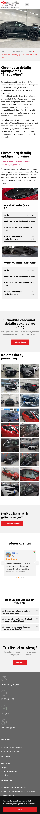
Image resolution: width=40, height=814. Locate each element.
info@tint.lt (6, 713)
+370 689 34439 (8, 728)
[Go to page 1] (18, 577)
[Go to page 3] (21, 577)
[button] (27, 4)
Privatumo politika (7, 795)
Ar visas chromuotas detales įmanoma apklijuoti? (16, 627)
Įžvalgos (4, 767)
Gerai (20, 809)
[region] (20, 805)
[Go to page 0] (16, 577)
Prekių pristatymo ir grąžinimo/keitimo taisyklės (18, 791)
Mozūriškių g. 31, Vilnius (11, 684)
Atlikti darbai (5, 764)
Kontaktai (4, 775)
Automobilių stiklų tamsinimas (11, 747)
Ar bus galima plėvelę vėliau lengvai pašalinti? (16, 611)
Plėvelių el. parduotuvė (9, 771)
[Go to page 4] (23, 577)
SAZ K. (15, 553)
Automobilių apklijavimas (10, 751)
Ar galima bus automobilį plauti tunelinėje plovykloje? (17, 619)
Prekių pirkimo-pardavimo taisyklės (13, 787)
